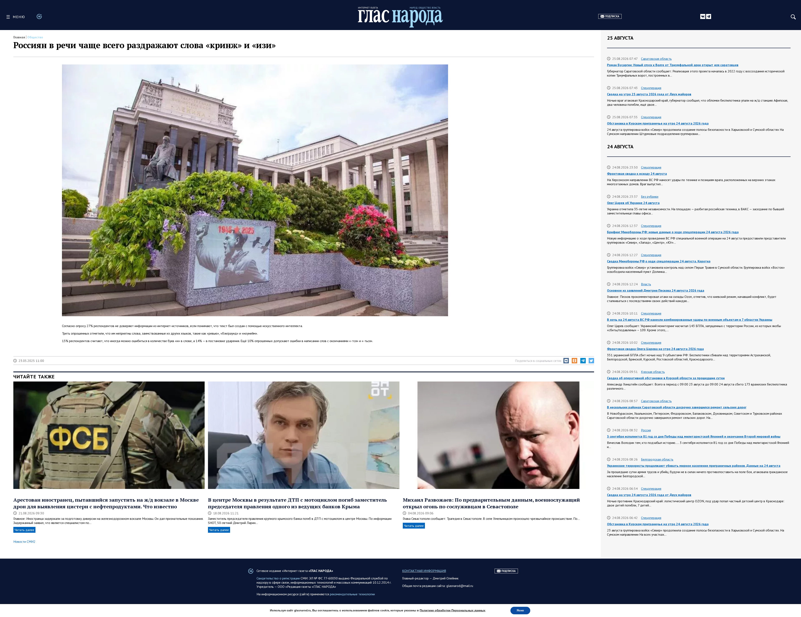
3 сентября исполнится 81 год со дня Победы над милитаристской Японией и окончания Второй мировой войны (693, 436)
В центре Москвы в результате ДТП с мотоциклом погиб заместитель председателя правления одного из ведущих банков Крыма (297, 503)
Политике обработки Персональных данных (452, 610)
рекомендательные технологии (352, 594)
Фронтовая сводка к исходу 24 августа (637, 173)
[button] (566, 360)
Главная (19, 37)
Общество (35, 37)
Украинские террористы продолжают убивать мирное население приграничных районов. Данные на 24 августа (693, 465)
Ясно (520, 610)
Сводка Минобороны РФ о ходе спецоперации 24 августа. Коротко (658, 261)
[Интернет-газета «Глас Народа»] (400, 19)
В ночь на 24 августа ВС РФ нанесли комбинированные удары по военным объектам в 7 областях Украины (689, 319)
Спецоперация (651, 88)
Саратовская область (656, 59)
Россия (646, 430)
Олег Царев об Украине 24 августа (633, 203)
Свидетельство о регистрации (278, 578)
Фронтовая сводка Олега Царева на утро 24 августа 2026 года (655, 349)
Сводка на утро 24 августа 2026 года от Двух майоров (649, 495)
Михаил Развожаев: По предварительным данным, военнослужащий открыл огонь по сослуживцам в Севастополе (491, 503)
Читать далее (24, 530)
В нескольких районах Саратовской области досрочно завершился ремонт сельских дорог (676, 407)
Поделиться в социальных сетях (538, 361)
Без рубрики (649, 196)
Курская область (653, 372)
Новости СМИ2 (24, 541)
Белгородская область (657, 459)
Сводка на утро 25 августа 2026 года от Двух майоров (649, 94)
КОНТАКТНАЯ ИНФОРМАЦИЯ (424, 571)
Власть (646, 284)
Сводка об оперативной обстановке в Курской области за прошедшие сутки (666, 378)
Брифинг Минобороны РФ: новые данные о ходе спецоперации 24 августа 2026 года (673, 232)
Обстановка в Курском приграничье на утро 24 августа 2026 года (658, 123)
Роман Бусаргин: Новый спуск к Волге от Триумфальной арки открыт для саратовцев (672, 65)
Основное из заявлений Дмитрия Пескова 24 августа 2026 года (655, 290)
